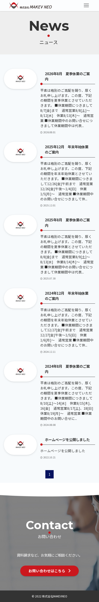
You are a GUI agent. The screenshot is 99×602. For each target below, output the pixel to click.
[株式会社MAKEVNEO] (30, 5)
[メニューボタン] (86, 5)
